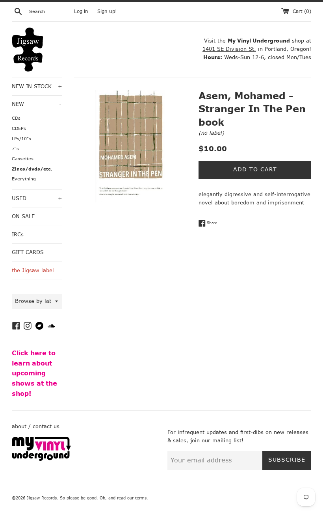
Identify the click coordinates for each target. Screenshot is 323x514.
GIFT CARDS (28, 252)
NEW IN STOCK (37, 86)
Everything (24, 179)
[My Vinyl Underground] (41, 459)
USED (37, 198)
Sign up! (107, 11)
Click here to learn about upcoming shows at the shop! (34, 373)
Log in (81, 11)
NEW (36, 104)
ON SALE (23, 216)
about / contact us (35, 426)
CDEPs (19, 129)
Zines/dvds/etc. (32, 169)
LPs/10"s (21, 139)
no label (211, 133)
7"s (15, 149)
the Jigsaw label (33, 270)
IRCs (18, 234)
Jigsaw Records (42, 498)
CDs (16, 118)
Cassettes (22, 159)
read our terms (132, 498)
